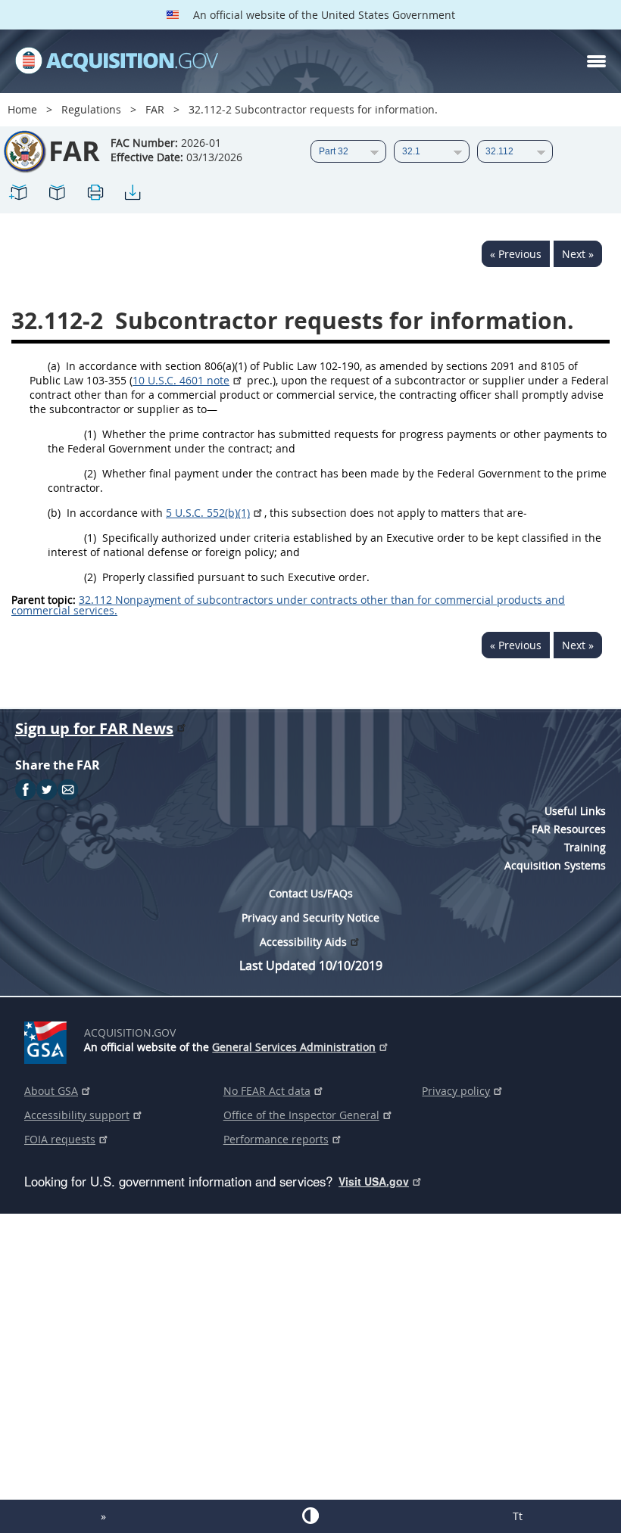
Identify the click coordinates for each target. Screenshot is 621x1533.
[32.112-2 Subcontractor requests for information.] (19, 194)
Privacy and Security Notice (310, 917)
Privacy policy (456, 1091)
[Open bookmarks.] (57, 194)
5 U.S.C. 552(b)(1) (208, 512)
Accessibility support (77, 1115)
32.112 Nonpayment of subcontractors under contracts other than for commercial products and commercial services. (288, 604)
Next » (578, 254)
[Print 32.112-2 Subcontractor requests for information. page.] (95, 194)
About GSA (51, 1091)
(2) (90, 473)
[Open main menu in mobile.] (596, 61)
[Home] (116, 61)
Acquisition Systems (555, 865)
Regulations (91, 109)
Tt (518, 1516)
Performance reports (276, 1139)
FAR (154, 109)
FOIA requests (59, 1139)
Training (585, 847)
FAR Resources (569, 829)
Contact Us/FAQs (311, 893)
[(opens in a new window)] (48, 1039)
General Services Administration (294, 1047)
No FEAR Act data (266, 1091)
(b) (54, 512)
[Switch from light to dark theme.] (310, 1515)
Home (22, 109)
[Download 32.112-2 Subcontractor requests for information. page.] (132, 194)
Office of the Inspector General (301, 1115)
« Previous (515, 254)
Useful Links (575, 811)
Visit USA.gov (374, 1181)
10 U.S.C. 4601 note (181, 380)
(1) (90, 434)
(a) (54, 366)
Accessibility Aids (303, 941)
